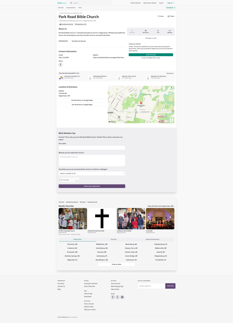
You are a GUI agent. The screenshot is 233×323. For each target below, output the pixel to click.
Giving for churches (91, 283)
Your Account (115, 283)
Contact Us (61, 286)
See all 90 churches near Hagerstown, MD (71, 13)
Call (158, 33)
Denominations (70, 8)
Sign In (169, 3)
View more (170, 73)
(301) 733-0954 (64, 57)
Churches (61, 8)
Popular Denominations (152, 239)
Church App (88, 294)
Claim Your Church (149, 3)
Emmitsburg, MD (102, 248)
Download (87, 296)
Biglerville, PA (72, 260)
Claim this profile (151, 55)
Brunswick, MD (72, 252)
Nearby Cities (77, 239)
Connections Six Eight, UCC (72, 76)
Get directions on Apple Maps (82, 105)
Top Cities (113, 239)
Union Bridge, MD (131, 256)
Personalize (170, 8)
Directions (146, 33)
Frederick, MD (72, 248)
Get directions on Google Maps (82, 100)
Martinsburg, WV (131, 244)
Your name (62, 143)
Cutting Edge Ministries (99, 76)
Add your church (90, 309)
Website (169, 33)
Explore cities (88, 307)
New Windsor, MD (102, 260)
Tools (161, 3)
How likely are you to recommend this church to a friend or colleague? (83, 169)
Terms (76, 317)
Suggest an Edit (151, 38)
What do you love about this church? (71, 153)
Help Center (115, 289)
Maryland (82, 202)
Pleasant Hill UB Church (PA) (96, 231)
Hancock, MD (101, 252)
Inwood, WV (161, 252)
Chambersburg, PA (160, 244)
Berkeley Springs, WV (72, 256)
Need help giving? (117, 286)
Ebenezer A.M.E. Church (129, 76)
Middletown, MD (101, 244)
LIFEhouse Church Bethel (124, 231)
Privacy (71, 317)
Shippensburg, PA (161, 256)
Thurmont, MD (72, 244)
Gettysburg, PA (102, 256)
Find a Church (135, 3)
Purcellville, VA (160, 260)
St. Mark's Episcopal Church (67, 231)
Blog (59, 289)
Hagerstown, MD (81, 24)
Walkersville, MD (161, 248)
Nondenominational (67, 24)
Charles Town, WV (131, 252)
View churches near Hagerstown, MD (161, 206)
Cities (80, 8)
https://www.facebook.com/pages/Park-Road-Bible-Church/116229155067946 (120, 57)
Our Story (61, 283)
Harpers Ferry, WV (131, 248)
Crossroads (149, 231)
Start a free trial (89, 286)
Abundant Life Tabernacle (158, 76)
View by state (116, 264)
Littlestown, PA (131, 260)
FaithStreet (62, 3)
